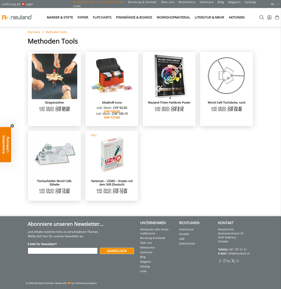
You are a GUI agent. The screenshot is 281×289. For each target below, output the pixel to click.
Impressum (186, 229)
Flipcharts (102, 17)
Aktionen (237, 17)
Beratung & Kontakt (142, 2)
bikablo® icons (112, 102)
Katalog (250, 2)
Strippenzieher (54, 102)
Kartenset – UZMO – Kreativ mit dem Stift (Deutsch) (112, 182)
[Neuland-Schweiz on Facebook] (220, 261)
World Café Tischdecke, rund (226, 102)
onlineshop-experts (86, 283)
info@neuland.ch (239, 253)
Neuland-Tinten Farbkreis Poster (169, 102)
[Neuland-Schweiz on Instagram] (224, 261)
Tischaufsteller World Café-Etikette (54, 182)
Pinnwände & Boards (134, 17)
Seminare (207, 2)
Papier (83, 17)
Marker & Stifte (60, 17)
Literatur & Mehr (209, 17)
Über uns (167, 2)
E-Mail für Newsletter (42, 244)
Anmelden (117, 251)
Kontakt (184, 234)
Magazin (234, 2)
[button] (5, 144)
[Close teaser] (12, 126)
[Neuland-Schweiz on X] (233, 261)
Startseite (34, 32)
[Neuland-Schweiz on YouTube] (237, 261)
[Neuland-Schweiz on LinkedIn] (228, 261)
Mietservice (187, 2)
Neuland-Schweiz (44, 283)
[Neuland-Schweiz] (17, 17)
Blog (221, 2)
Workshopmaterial (173, 17)
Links (77, 6)
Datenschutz (187, 243)
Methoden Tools (56, 32)
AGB (181, 238)
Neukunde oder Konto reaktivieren (98, 2)
